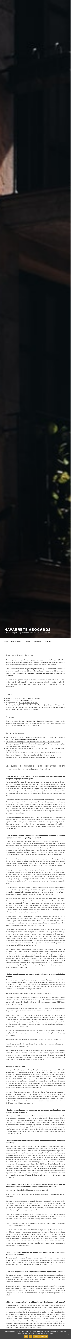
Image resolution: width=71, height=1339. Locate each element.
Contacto (48, 641)
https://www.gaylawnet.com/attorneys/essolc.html (48, 757)
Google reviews (34, 725)
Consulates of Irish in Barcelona (29, 698)
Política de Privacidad (40, 1336)
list (16, 757)
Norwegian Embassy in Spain (28, 703)
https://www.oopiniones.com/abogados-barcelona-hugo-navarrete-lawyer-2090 (33, 753)
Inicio (6, 641)
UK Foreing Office (22, 709)
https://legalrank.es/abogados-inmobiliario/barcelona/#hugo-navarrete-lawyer (33, 742)
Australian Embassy (25, 700)
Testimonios (37, 641)
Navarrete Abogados (27, 630)
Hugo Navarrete (16, 641)
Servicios (27, 641)
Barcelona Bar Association (28, 705)
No (30, 1336)
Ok (26, 1336)
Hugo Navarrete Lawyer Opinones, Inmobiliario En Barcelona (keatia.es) (30, 755)
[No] (69, 1334)
